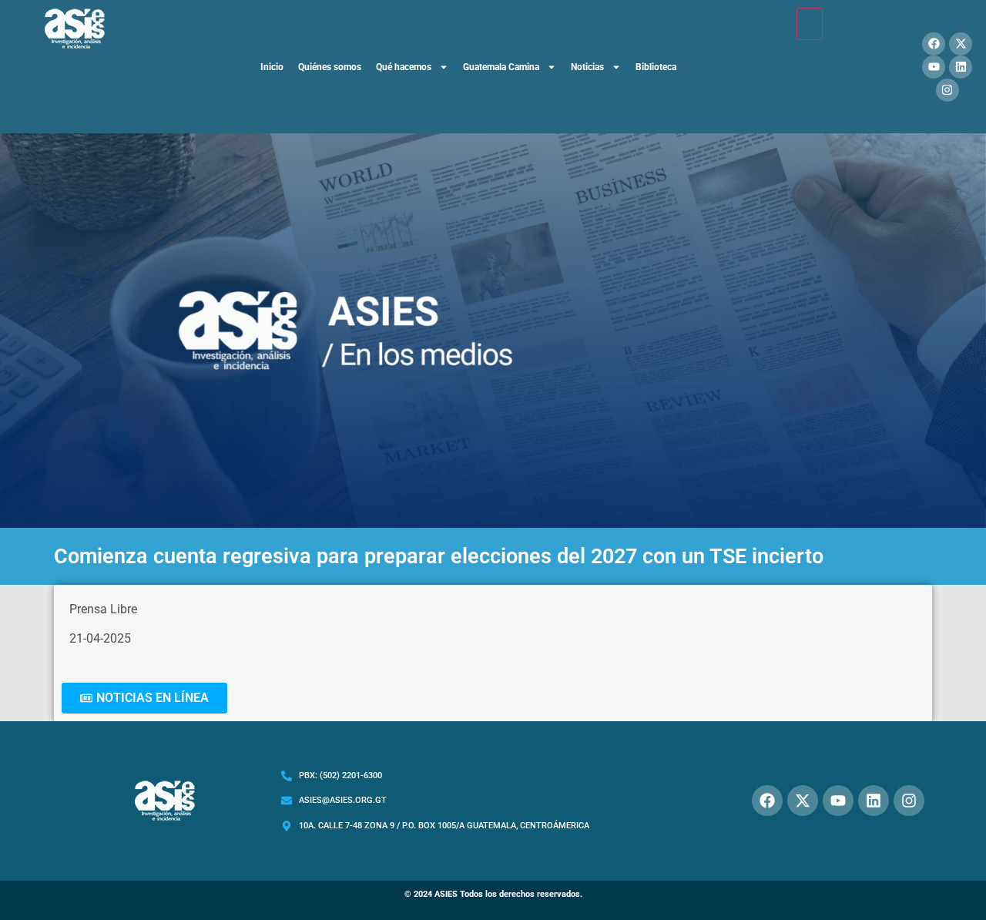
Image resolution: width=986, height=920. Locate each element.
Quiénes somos (329, 67)
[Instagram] (947, 90)
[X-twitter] (960, 43)
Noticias (587, 67)
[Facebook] (933, 43)
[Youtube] (933, 67)
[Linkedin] (960, 67)
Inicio (271, 67)
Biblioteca (656, 67)
